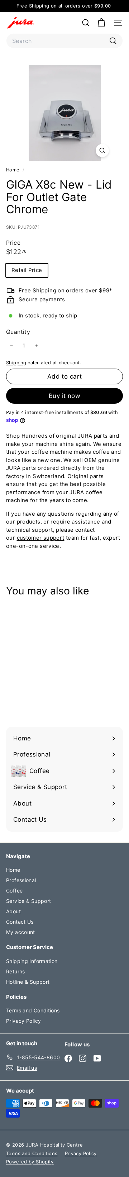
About (13, 911)
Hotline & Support (27, 982)
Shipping (16, 362)
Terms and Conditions (33, 1010)
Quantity (18, 331)
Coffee (14, 890)
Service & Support (28, 901)
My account (20, 932)
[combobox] (64, 40)
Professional (21, 880)
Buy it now (64, 395)
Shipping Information (32, 961)
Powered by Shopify (30, 1161)
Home (13, 169)
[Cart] (101, 22)
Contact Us (20, 922)
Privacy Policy (23, 1021)
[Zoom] (102, 150)
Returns (15, 971)
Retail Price (26, 270)
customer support (40, 537)
